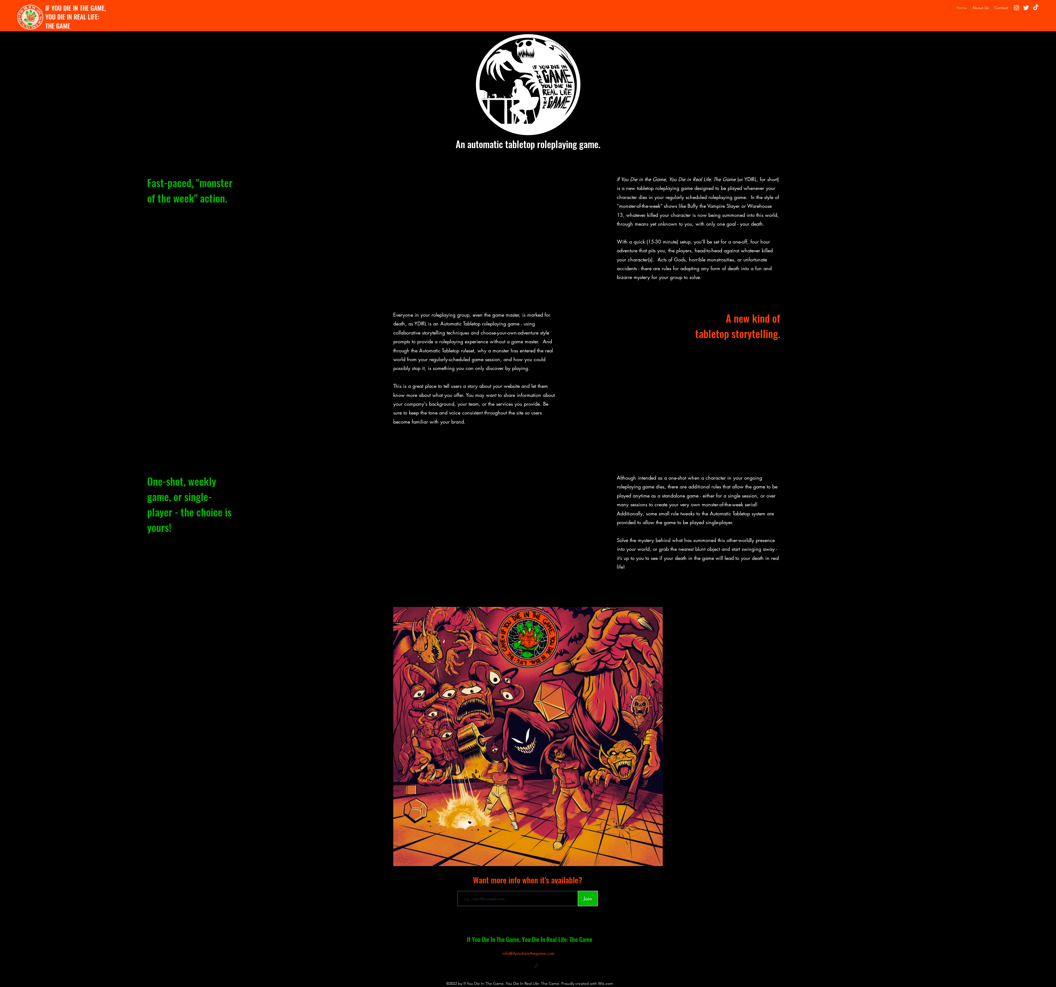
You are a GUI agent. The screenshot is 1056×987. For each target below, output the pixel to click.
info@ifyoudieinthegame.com (528, 953)
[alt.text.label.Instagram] (1016, 7)
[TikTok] (1035, 7)
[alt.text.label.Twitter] (1026, 7)
